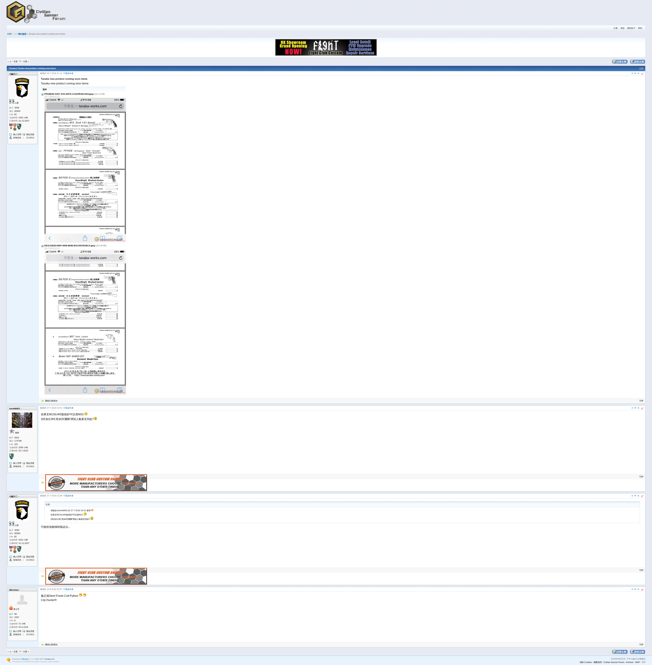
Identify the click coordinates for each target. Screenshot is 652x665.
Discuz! (25, 659)
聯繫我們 (598, 662)
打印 (641, 68)
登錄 (622, 28)
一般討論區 (21, 34)
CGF (9, 34)
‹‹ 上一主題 (12, 61)
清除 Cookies (586, 662)
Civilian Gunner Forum (613, 662)
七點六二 (13, 74)
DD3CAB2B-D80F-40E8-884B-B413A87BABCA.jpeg (69, 245)
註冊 (616, 28)
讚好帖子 (631, 28)
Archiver (629, 662)
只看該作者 (68, 73)
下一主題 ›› (24, 61)
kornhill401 (14, 408)
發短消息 (30, 134)
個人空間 (17, 134)
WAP (637, 662)
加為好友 (17, 137)
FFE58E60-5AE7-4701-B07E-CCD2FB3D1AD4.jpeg (68, 94)
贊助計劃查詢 (51, 401)
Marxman (14, 590)
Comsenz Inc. (49, 659)
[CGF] (36, 23)
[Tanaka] (13, 68)
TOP (641, 401)
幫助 (640, 28)
